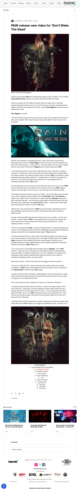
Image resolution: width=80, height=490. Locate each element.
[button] (74, 10)
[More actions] (68, 21)
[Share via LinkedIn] (19, 393)
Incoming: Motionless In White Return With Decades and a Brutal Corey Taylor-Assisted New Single (40, 426)
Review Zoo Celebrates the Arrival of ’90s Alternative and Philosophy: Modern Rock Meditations (14, 426)
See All (75, 407)
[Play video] (40, 141)
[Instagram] (36, 464)
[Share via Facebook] (12, 393)
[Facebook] (43, 464)
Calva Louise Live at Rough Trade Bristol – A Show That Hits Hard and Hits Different (65, 426)
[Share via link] (23, 393)
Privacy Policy (13, 481)
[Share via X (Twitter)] (15, 393)
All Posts (6, 10)
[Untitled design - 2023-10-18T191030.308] (39, 464)
